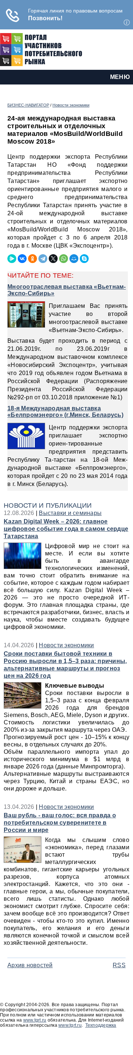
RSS (119, 965)
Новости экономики (70, 105)
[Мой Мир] (73, 258)
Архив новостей (30, 965)
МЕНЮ (120, 77)
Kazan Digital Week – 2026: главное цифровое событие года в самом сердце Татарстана (66, 528)
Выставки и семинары (70, 513)
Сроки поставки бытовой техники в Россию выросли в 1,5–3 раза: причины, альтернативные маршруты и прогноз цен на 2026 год (65, 665)
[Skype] (84, 258)
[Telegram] (42, 258)
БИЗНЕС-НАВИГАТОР (28, 105)
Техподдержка (100, 1025)
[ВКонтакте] (22, 258)
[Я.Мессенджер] (11, 258)
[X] (53, 258)
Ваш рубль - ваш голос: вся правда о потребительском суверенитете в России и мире (60, 822)
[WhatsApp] (63, 258)
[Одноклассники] (32, 258)
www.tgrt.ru (35, 1020)
